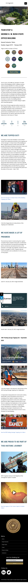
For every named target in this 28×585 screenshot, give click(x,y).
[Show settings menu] (23, 428)
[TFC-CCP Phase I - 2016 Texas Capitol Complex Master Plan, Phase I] (9, 3)
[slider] (14, 193)
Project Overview (5, 541)
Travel (3, 547)
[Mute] (20, 428)
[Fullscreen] (25, 428)
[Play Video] (2, 428)
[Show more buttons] (25, 193)
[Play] (2, 306)
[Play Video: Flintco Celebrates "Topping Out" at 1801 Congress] (14, 420)
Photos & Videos (5, 550)
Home (3, 539)
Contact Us (4, 553)
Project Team (4, 544)
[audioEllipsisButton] (25, 306)
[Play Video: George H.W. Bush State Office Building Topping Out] (14, 186)
